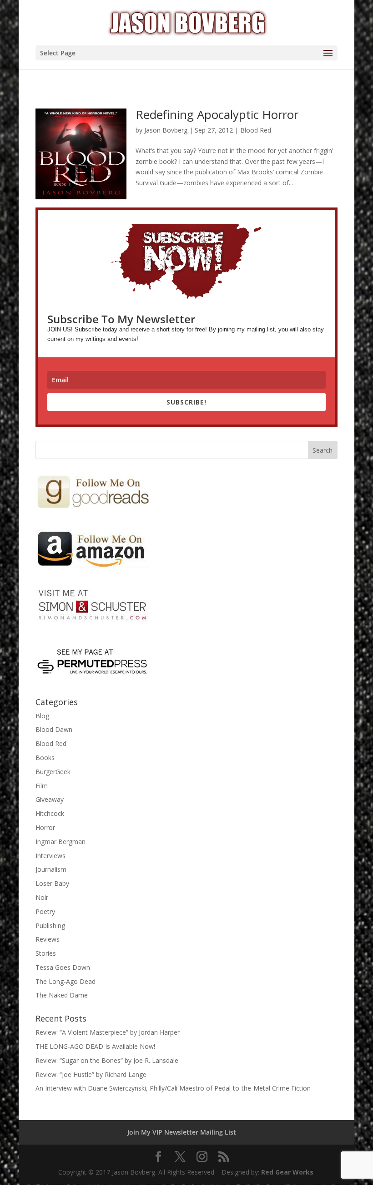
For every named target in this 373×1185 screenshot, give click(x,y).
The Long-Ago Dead (65, 981)
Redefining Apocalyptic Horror (217, 114)
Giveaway (49, 799)
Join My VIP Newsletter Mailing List (181, 1132)
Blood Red (255, 130)
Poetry (45, 911)
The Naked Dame (61, 995)
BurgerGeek (53, 771)
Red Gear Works (287, 1172)
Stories (45, 953)
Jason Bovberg (165, 130)
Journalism (50, 869)
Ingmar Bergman (60, 841)
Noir (41, 897)
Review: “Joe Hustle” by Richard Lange (90, 1074)
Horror (45, 827)
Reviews (47, 939)
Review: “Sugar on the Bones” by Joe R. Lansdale (106, 1060)
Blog (42, 715)
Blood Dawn (53, 729)
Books (45, 757)
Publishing (50, 925)
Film (41, 785)
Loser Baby (52, 883)
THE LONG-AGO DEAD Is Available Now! (95, 1046)
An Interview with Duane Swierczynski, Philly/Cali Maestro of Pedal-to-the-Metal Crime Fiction (173, 1088)
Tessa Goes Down (62, 967)
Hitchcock (49, 813)
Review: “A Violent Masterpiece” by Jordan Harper (107, 1032)
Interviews (50, 855)
